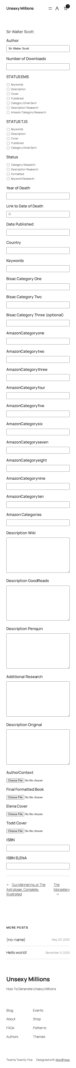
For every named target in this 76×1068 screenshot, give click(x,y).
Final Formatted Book (25, 789)
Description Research (24, 107)
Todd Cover (16, 822)
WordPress (63, 1060)
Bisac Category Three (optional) (35, 314)
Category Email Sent (23, 103)
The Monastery (62, 887)
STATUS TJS (16, 121)
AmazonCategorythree (27, 369)
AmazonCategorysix (24, 423)
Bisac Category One (24, 278)
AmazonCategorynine (25, 478)
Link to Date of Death (24, 205)
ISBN (10, 839)
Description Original (24, 724)
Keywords (16, 84)
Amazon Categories (24, 514)
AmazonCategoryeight (26, 460)
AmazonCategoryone (25, 332)
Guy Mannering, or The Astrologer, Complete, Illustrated (25, 889)
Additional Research (24, 676)
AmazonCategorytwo (25, 351)
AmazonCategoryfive (25, 405)
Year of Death (18, 187)
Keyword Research (22, 178)
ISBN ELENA (16, 857)
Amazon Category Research (28, 112)
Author (12, 40)
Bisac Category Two (24, 296)
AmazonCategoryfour (25, 387)
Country (13, 242)
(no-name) (16, 939)
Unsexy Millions (20, 8)
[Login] (57, 8)
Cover (14, 94)
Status (12, 156)
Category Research (22, 165)
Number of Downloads (26, 58)
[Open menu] (50, 8)
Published (17, 98)
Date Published (20, 224)
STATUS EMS (17, 76)
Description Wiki (20, 532)
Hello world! (16, 952)
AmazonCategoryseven (27, 442)
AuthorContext (19, 772)
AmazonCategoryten (25, 496)
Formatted (17, 174)
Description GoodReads (27, 580)
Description (18, 89)
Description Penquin (24, 628)
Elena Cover (17, 806)
